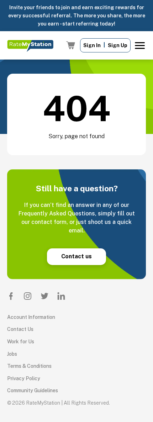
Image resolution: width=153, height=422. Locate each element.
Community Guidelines (32, 390)
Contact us (76, 256)
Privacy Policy (23, 378)
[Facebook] (11, 296)
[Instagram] (28, 296)
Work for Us (20, 341)
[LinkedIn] (61, 296)
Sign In (92, 45)
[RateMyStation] (30, 45)
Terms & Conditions (29, 366)
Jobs (12, 354)
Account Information (31, 317)
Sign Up (117, 45)
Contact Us (20, 329)
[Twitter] (44, 296)
